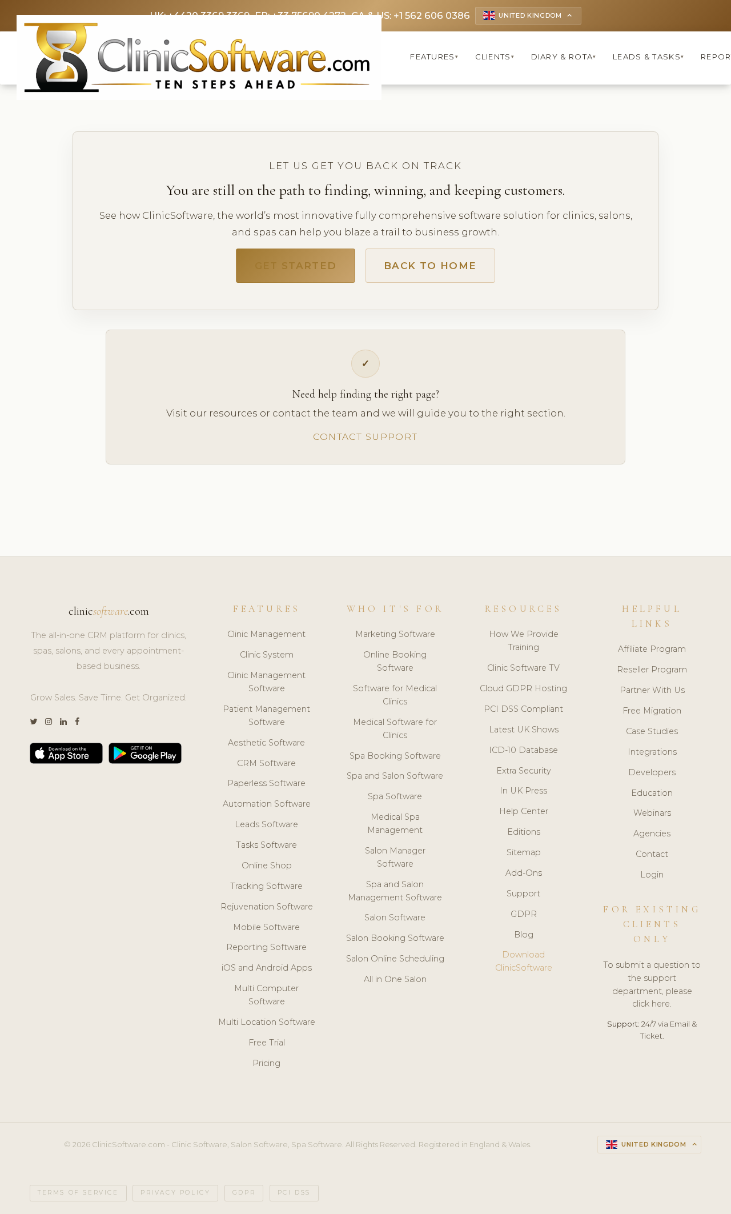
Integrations (652, 752)
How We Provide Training (524, 640)
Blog (523, 934)
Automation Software (267, 804)
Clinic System (267, 655)
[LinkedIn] (63, 721)
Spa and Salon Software (395, 776)
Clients (495, 56)
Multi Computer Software (266, 995)
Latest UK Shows (524, 729)
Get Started (296, 265)
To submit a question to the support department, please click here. (652, 984)
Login (652, 875)
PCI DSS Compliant (523, 709)
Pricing (266, 1063)
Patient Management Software (266, 715)
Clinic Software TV (523, 668)
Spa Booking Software (395, 756)
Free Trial (266, 1042)
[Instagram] (48, 721)
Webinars (652, 813)
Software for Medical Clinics (395, 695)
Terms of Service (78, 1192)
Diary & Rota (564, 56)
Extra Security (523, 771)
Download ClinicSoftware (523, 961)
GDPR (524, 914)
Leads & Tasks (648, 56)
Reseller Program (652, 669)
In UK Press (523, 791)
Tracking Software (266, 886)
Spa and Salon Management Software (395, 891)
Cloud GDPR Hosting (523, 688)
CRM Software (266, 763)
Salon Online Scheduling (395, 958)
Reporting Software (266, 947)
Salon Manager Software (395, 857)
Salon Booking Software (395, 938)
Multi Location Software (266, 1022)
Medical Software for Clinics (395, 728)
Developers (652, 772)
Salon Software (394, 917)
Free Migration (651, 711)
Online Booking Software (395, 661)
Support (523, 893)
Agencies (651, 833)
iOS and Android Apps (267, 968)
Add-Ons (523, 873)
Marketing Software (395, 634)
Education (652, 793)
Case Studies (652, 731)
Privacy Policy (175, 1192)
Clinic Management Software (266, 682)
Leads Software (266, 824)
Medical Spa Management (395, 823)
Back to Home (430, 265)
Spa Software (395, 796)
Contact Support (365, 436)
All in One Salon (395, 979)
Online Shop (267, 865)
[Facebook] (77, 721)
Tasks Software (266, 845)
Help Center (523, 811)
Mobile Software (266, 927)
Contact (652, 854)
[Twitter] (33, 721)
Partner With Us (652, 690)
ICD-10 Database (523, 750)
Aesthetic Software (266, 743)
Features (434, 56)
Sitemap (524, 852)
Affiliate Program (652, 649)
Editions (523, 832)
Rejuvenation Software (266, 907)
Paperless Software (266, 783)
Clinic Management (266, 634)
